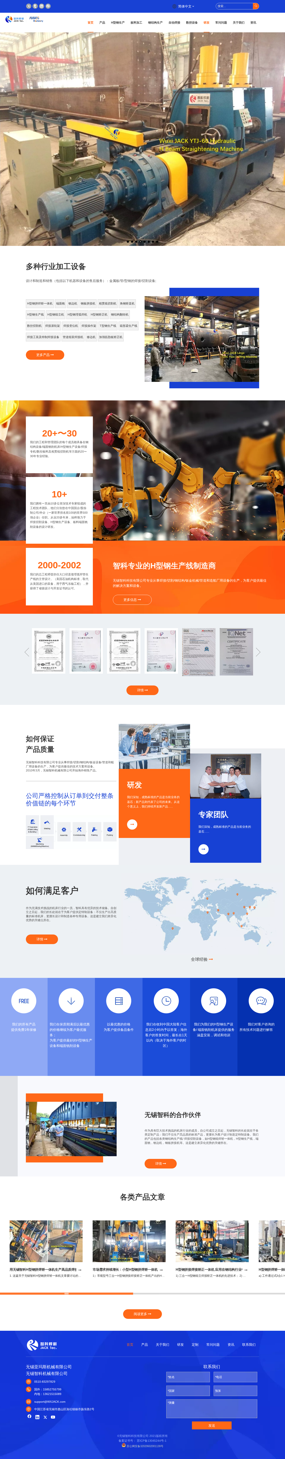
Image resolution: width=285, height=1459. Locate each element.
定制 (195, 1344)
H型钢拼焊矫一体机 (40, 303)
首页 (130, 1344)
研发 (180, 1344)
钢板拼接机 (88, 303)
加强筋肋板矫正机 (110, 337)
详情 (141, 690)
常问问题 (213, 1344)
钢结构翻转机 (120, 314)
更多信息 (131, 599)
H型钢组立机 (55, 314)
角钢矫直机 (127, 303)
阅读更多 (141, 1314)
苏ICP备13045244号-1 (151, 1440)
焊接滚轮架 (52, 325)
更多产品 (43, 355)
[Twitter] (28, 6)
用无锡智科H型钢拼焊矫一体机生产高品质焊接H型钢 (48, 1269)
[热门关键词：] (256, 6)
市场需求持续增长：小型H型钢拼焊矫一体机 (125, 1269)
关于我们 (162, 1344)
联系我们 (249, 1344)
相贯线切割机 (107, 303)
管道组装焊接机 (73, 337)
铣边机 (72, 303)
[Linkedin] (41, 6)
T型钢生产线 (108, 325)
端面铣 (60, 303)
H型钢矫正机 (99, 314)
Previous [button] (27, 652)
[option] (202, 339)
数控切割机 (34, 325)
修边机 (91, 337)
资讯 (231, 1344)
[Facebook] (48, 6)
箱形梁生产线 (128, 325)
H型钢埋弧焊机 (77, 314)
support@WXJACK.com (50, 1401)
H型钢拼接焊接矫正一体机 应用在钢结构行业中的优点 (215, 1269)
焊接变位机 (70, 325)
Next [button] (258, 652)
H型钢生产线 (35, 314)
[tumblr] (35, 6)
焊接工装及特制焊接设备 (43, 337)
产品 (144, 1344)
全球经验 (200, 959)
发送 (211, 1425)
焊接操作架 (89, 325)
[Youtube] (53, 1417)
